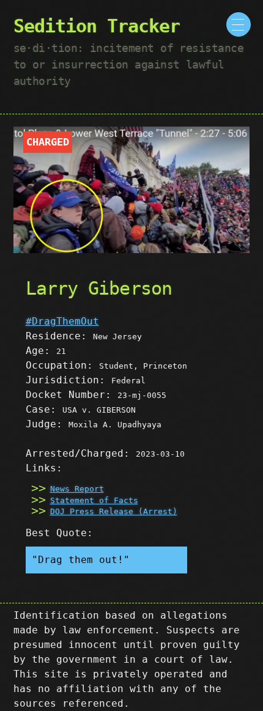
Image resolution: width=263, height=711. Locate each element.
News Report (77, 488)
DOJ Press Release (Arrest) (113, 511)
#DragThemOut (62, 321)
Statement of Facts (94, 500)
